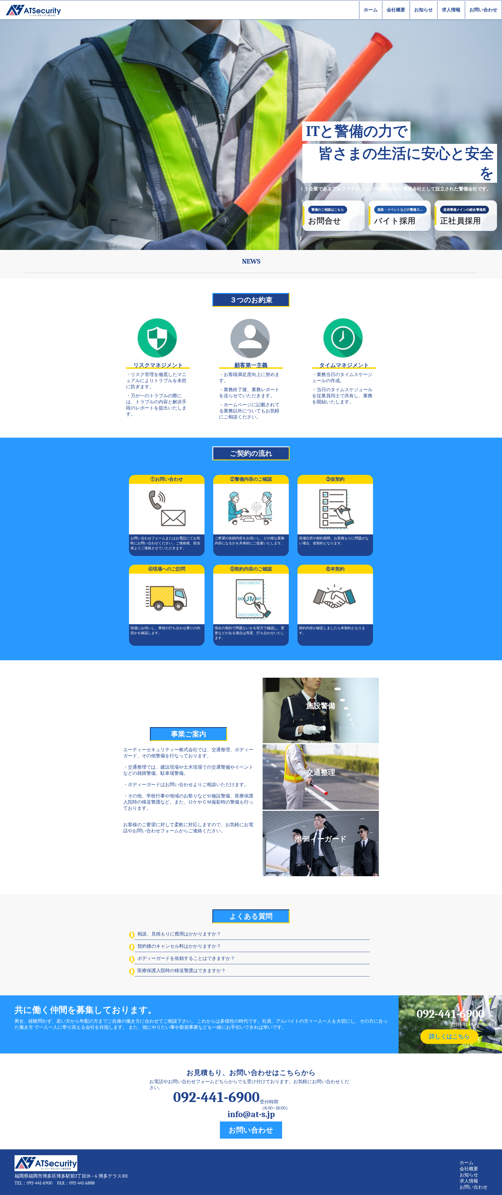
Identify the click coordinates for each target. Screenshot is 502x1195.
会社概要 (396, 9)
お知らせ (423, 9)
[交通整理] (321, 808)
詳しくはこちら (449, 1036)
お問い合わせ (483, 9)
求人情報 (451, 9)
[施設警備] (321, 741)
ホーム (371, 9)
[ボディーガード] (321, 874)
